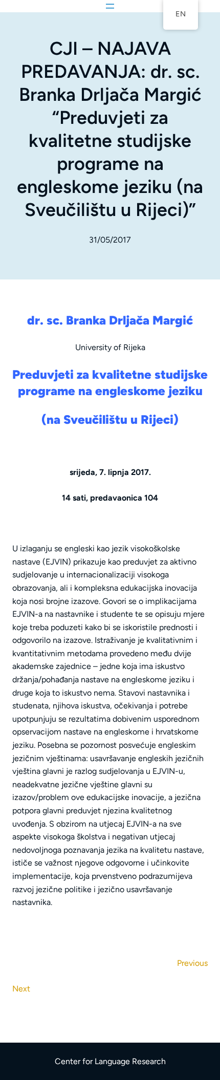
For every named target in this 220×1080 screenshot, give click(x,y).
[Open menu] (110, 6)
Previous (192, 963)
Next (21, 988)
